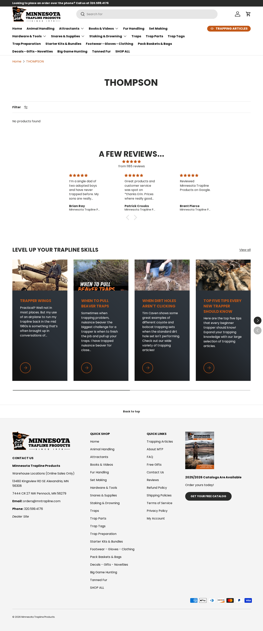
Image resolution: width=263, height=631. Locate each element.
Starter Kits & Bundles (63, 44)
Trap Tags (176, 36)
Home (17, 28)
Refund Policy (157, 487)
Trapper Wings (35, 300)
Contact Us (155, 472)
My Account (156, 518)
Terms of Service (159, 503)
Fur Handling (133, 28)
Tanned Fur (101, 51)
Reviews (153, 480)
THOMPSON (35, 61)
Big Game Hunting (72, 51)
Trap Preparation (26, 44)
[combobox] (147, 14)
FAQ (150, 457)
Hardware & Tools (27, 36)
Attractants (69, 28)
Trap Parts (154, 36)
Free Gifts (154, 464)
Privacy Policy (157, 511)
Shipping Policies (159, 495)
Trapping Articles (160, 441)
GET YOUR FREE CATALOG (208, 496)
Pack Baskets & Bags (155, 44)
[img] (131, 161)
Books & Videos (101, 28)
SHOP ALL (122, 51)
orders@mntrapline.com (41, 501)
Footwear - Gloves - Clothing (109, 44)
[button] (128, 217)
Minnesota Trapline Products (38, 617)
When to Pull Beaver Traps (95, 303)
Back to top (131, 411)
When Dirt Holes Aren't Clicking (159, 303)
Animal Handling (40, 28)
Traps (136, 36)
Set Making (158, 28)
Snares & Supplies (65, 36)
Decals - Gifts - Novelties (32, 51)
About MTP (155, 449)
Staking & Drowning (105, 36)
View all (245, 250)
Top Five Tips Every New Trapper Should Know (222, 306)
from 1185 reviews (131, 166)
